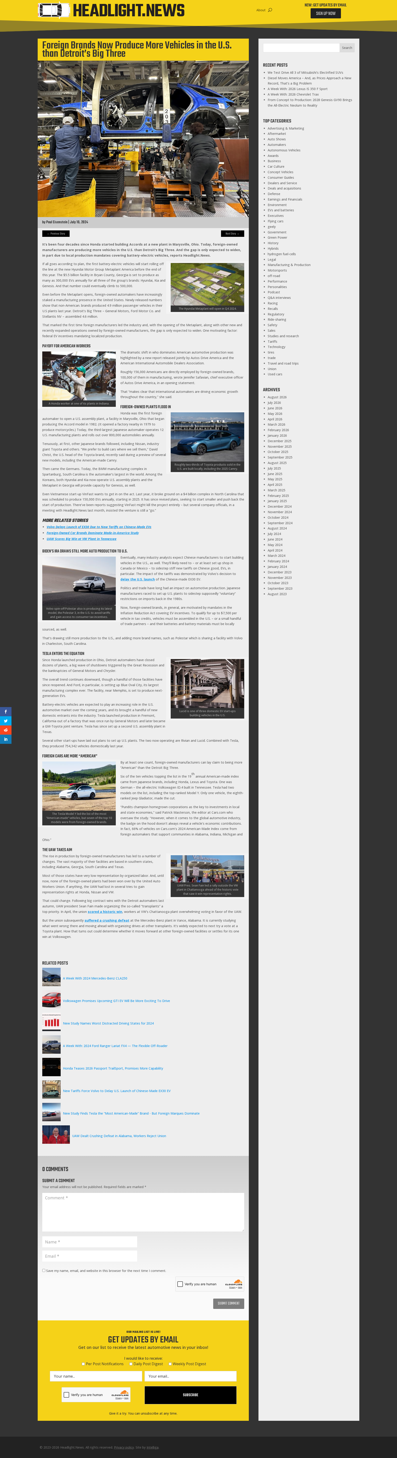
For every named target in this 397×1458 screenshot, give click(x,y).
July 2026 (274, 402)
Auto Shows (277, 139)
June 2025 (275, 474)
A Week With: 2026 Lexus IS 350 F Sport (298, 89)
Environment (277, 205)
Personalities (277, 287)
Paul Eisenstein (57, 222)
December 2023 (280, 572)
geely (272, 226)
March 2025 (276, 490)
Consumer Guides (281, 177)
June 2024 (275, 539)
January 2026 (277, 435)
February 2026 (278, 430)
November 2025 (280, 446)
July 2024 (274, 534)
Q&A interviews (279, 297)
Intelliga (153, 1447)
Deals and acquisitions (284, 188)
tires (271, 352)
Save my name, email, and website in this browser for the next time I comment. (106, 1270)
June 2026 (275, 408)
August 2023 (277, 594)
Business (274, 161)
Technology (276, 347)
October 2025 (278, 452)
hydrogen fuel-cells (282, 254)
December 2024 (280, 506)
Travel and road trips (283, 363)
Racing (273, 303)
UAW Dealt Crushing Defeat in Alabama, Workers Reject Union (119, 1136)
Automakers (277, 144)
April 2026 (275, 419)
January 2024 (277, 566)
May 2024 (275, 545)
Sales (271, 330)
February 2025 (278, 495)
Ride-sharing (277, 319)
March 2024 (276, 555)
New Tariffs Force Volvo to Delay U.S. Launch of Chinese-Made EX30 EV (117, 1091)
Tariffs (272, 341)
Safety (272, 325)
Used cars (275, 374)
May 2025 (275, 479)
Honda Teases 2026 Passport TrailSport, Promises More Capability (113, 1068)
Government (277, 232)
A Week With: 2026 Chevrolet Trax (293, 94)
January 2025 (277, 501)
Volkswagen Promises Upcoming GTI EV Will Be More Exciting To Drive (116, 1001)
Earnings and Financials (285, 199)
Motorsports (277, 270)
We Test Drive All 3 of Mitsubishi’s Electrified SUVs (305, 72)
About (261, 10)
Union (272, 369)
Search (347, 47)
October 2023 (278, 583)
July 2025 (274, 468)
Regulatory (276, 314)
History (273, 243)
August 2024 (277, 528)
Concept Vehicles (280, 172)
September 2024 (280, 523)
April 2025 (275, 484)
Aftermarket (277, 133)
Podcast (274, 292)
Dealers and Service (282, 183)
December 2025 (280, 441)
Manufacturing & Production (289, 265)
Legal (272, 259)
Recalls (273, 308)
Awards (273, 155)
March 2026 (276, 424)
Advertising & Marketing (286, 128)
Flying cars (276, 221)
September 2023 (280, 588)
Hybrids (273, 248)
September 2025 (280, 457)
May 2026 (275, 413)
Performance (277, 281)
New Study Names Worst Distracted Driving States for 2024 (108, 1023)
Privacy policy (124, 1447)
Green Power (277, 237)
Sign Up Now (325, 13)
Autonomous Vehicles (284, 150)
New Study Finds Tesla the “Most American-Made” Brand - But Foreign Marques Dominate (131, 1113)
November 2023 (280, 577)
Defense (274, 194)
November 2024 (280, 512)
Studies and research (283, 336)
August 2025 (277, 463)
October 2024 (278, 517)
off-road (274, 276)
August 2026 (277, 397)
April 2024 (275, 550)
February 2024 (278, 561)
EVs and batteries (281, 210)
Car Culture (276, 166)
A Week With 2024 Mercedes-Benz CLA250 (95, 978)
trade (272, 358)
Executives (276, 215)
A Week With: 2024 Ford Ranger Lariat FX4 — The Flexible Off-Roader (115, 1046)
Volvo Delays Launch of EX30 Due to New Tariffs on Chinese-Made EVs (99, 527)
